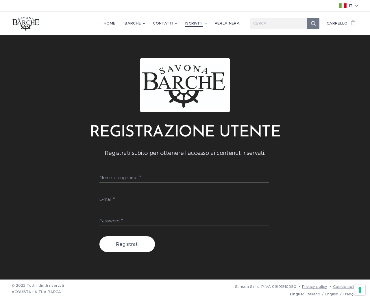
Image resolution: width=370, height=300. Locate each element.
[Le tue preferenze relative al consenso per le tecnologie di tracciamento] (359, 289)
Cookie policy (345, 286)
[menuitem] (111, 23)
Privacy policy (314, 286)
